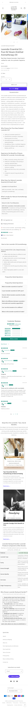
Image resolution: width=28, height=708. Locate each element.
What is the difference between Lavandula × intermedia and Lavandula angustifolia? (13, 302)
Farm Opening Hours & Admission (10, 646)
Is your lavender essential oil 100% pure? (13, 291)
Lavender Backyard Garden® (13, 700)
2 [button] (13, 414)
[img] (4, 348)
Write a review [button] (14, 339)
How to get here (6, 649)
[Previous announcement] (2, 2)
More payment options (14, 92)
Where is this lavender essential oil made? (13, 311)
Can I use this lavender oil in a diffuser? (12, 307)
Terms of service (6, 652)
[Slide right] (17, 42)
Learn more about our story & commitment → (13, 624)
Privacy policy (6, 655)
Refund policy (9, 702)
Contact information (18, 704)
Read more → (6, 486)
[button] (2, 8)
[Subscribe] (21, 671)
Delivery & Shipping (7, 639)
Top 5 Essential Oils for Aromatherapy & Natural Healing (13, 472)
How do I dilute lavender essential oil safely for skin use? (13, 296)
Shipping (8, 68)
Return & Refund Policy (8, 659)
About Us (5, 642)
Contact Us (5, 662)
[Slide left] (10, 42)
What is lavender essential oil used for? (12, 286)
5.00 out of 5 (18, 324)
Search (4, 636)
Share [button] (4, 73)
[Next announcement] (25, 2)
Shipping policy (10, 704)
